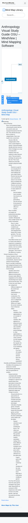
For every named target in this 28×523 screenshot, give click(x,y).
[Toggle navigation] (25, 3)
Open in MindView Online (13, 101)
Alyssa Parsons (14, 119)
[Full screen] (2, 103)
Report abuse (5, 500)
